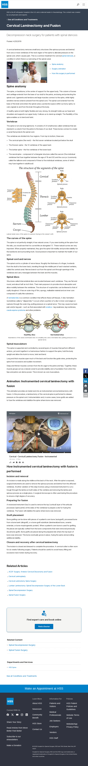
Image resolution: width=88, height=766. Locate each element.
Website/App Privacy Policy (72, 725)
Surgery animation (59, 69)
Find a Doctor (44, 626)
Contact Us (37, 729)
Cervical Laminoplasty (17, 576)
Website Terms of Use (72, 716)
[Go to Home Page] (10, 701)
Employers (54, 727)
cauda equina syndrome (16, 310)
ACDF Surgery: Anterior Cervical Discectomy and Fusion (30, 572)
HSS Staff (53, 738)
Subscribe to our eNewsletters (14, 738)
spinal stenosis (67, 56)
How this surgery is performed (63, 73)
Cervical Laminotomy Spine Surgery (22, 581)
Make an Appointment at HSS (44, 688)
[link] (85, 371)
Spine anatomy (57, 64)
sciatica (49, 307)
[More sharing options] (85, 395)
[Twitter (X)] (13, 714)
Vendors (53, 732)
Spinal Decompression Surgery (21, 590)
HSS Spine (12, 667)
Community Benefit (37, 716)
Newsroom (37, 709)
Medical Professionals (55, 713)
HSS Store (37, 723)
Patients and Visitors (54, 704)
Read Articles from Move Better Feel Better (17, 729)
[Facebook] (9, 714)
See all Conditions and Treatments (23, 19)
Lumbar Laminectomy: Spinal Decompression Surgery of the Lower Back (37, 586)
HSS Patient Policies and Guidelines (71, 706)
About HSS (37, 703)
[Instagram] (23, 714)
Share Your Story (14, 722)
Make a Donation (14, 745)
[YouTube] (18, 714)
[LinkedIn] (28, 714)
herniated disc (13, 298)
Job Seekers (54, 721)
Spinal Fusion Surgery (17, 595)
